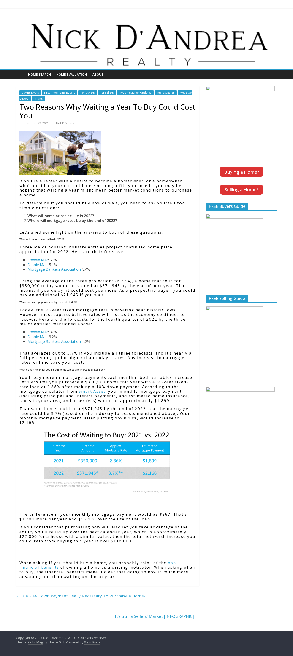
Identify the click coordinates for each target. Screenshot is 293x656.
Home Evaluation (71, 74)
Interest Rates (165, 93)
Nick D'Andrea (65, 123)
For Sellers (107, 93)
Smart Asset (92, 391)
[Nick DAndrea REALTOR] (146, 21)
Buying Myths (30, 93)
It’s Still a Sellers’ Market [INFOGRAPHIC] (157, 616)
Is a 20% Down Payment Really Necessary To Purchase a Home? (81, 596)
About (98, 74)
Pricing (38, 99)
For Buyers (88, 93)
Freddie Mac (37, 259)
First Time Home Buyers (59, 93)
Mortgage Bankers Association (54, 269)
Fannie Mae (37, 264)
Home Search (39, 74)
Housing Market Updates (135, 93)
